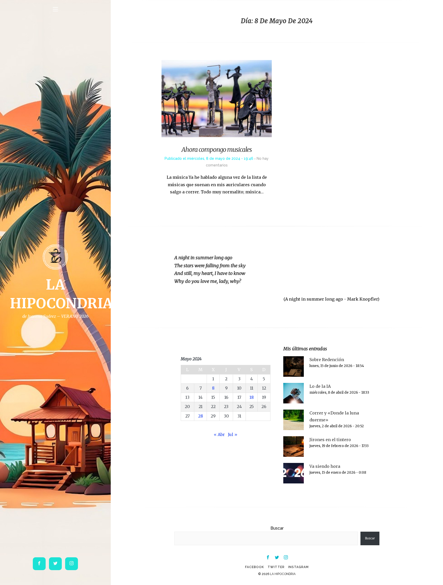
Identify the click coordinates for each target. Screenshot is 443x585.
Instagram (298, 567)
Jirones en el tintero (330, 439)
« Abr (219, 434)
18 (251, 397)
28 (200, 416)
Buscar (277, 528)
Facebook (254, 567)
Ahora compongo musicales (217, 150)
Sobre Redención (326, 359)
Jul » (232, 434)
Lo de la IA (320, 386)
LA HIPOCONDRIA (283, 574)
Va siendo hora (324, 466)
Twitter (276, 567)
